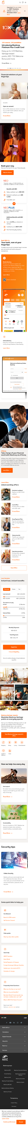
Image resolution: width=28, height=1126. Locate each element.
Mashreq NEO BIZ (8, 1075)
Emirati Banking (7, 1065)
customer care (11, 998)
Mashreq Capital (20, 1073)
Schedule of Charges (14, 1104)
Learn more (5, 1119)
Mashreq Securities (20, 1069)
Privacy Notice (14, 1101)
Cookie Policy (14, 1094)
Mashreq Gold (7, 1068)
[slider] (4, 587)
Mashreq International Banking (20, 1065)
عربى (25, 1009)
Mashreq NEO (7, 1061)
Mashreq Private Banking (7, 1072)
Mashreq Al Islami (8, 1083)
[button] (9, 1122)
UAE (5, 1009)
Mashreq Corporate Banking (20, 1061)
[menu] (25, 2)
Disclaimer (14, 1097)
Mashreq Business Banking (8, 1079)
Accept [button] (21, 1122)
